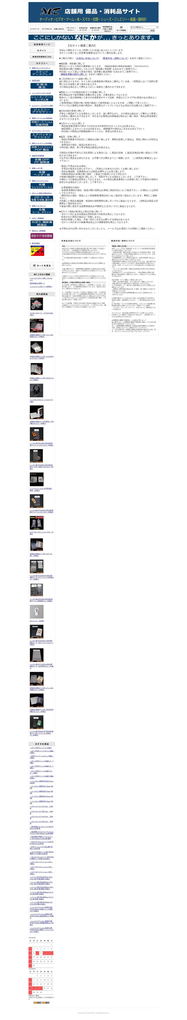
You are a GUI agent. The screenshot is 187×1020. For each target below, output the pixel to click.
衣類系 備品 (36, 80)
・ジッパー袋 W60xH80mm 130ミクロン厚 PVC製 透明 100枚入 (41, 883)
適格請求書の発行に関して (74, 74)
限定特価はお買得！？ (37, 283)
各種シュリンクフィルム (40, 180)
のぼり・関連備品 (38, 218)
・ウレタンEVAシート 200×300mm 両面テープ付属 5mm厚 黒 (42, 852)
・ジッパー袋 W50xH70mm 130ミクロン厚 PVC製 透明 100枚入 (41, 878)
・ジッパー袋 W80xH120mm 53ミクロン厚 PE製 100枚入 (41, 903)
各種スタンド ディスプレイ (41, 68)
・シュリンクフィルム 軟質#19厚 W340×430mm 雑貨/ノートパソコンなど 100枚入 (42, 929)
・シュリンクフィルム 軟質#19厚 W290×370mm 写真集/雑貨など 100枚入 (42, 923)
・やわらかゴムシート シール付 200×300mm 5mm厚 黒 (41, 842)
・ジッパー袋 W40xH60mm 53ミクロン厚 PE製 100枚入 (41, 893)
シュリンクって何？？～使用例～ (41, 286)
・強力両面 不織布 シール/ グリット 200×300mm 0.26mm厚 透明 (41, 837)
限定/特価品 (36, 243)
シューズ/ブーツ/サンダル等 (41, 93)
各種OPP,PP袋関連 (38, 155)
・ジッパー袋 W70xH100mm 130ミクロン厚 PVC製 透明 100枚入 (42, 888)
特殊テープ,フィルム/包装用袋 (42, 118)
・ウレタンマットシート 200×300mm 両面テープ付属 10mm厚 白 (42, 857)
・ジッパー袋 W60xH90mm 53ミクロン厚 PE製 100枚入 (41, 898)
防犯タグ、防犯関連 (38, 230)
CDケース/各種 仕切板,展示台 (42, 193)
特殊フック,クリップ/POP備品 (42, 143)
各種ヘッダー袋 (37, 168)
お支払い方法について (87, 58)
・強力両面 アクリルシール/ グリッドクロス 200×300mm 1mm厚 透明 (42, 832)
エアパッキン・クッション (41, 130)
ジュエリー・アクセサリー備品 (42, 105)
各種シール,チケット (39, 206)
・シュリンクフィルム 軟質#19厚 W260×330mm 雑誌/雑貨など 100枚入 (42, 916)
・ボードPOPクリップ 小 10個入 (41, 748)
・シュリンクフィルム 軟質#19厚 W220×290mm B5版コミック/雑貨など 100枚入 (41, 909)
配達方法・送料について (115, 58)
